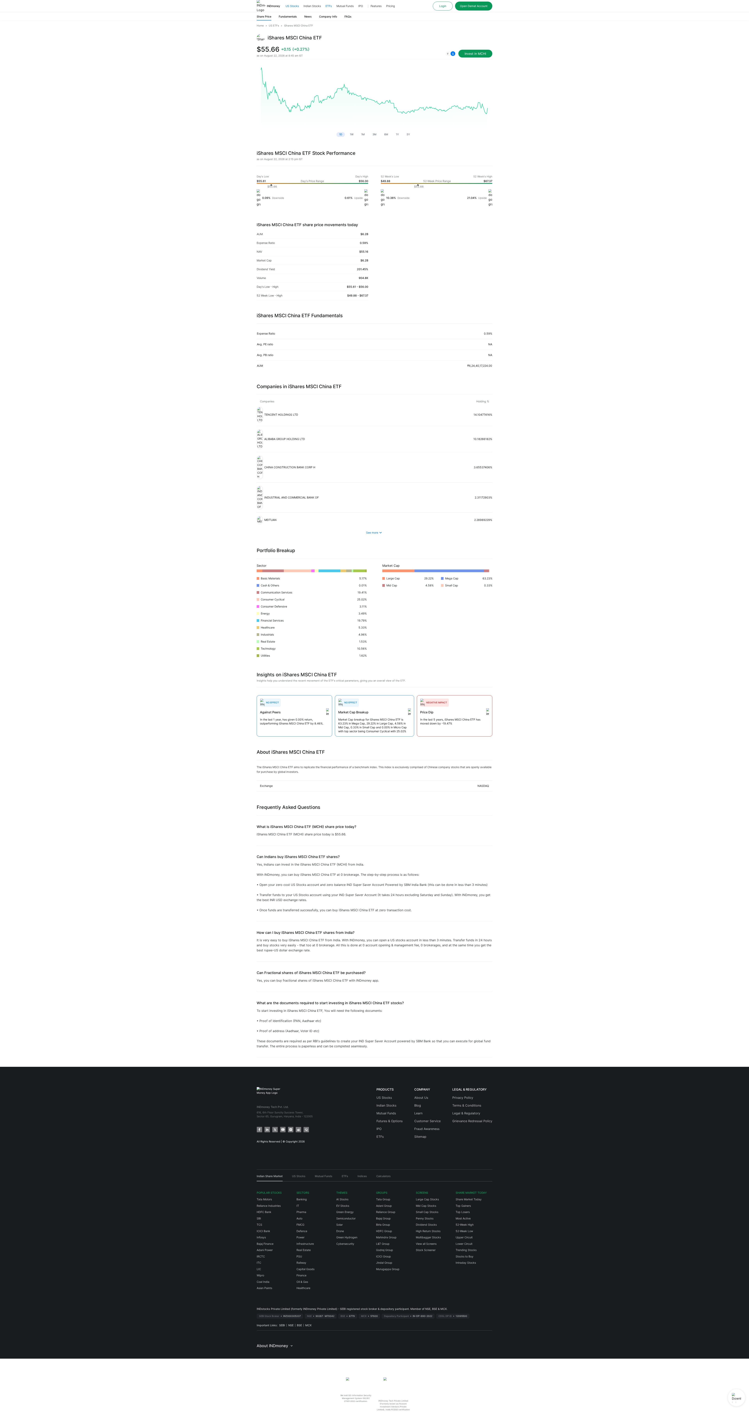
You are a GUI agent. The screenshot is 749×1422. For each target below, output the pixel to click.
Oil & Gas (302, 1281)
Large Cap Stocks (427, 1199)
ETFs (329, 6)
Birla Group (383, 1224)
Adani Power (265, 1250)
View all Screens (426, 1243)
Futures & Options (389, 1121)
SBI (259, 1218)
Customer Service (427, 1121)
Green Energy (345, 1212)
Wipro (260, 1275)
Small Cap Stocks (427, 1212)
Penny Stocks (424, 1218)
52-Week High (465, 1224)
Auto (299, 1218)
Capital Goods (305, 1269)
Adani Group (384, 1205)
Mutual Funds (345, 6)
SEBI (282, 1325)
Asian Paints (264, 1288)
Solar (339, 1224)
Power (300, 1237)
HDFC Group (384, 1231)
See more (372, 532)
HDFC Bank (264, 1212)
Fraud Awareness (426, 1129)
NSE (291, 1325)
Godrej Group (384, 1250)
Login (442, 6)
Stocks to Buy (464, 1256)
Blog (417, 1105)
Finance (301, 1275)
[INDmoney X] (275, 1129)
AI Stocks (342, 1199)
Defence (301, 1231)
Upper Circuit (464, 1237)
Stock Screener (426, 1250)
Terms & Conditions (466, 1105)
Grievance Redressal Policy (472, 1121)
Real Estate (303, 1250)
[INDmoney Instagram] (290, 1129)
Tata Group (383, 1199)
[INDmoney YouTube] (283, 1129)
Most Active (463, 1218)
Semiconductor (346, 1218)
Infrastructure (305, 1243)
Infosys (261, 1237)
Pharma (301, 1212)
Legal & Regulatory (466, 1113)
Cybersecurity (345, 1243)
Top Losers (463, 1212)
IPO (360, 6)
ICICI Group (383, 1256)
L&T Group (383, 1243)
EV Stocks (342, 1205)
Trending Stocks (466, 1250)
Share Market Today (469, 1199)
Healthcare (303, 1288)
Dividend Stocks (426, 1224)
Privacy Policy (462, 1098)
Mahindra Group (386, 1237)
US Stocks (292, 6)
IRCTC (261, 1256)
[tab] (270, 1177)
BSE (299, 1325)
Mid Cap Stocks (426, 1205)
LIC (259, 1269)
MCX (308, 1325)
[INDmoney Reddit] (298, 1129)
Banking (301, 1199)
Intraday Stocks (466, 1262)
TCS (259, 1224)
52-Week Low (464, 1231)
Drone (340, 1231)
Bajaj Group (383, 1218)
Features (376, 6)
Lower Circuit (464, 1243)
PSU (299, 1256)
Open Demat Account (473, 6)
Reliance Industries (269, 1205)
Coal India (263, 1281)
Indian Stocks (312, 6)
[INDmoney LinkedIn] (267, 1129)
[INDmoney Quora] (306, 1129)
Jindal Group (384, 1262)
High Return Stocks (428, 1231)
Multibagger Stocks (428, 1237)
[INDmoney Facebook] (259, 1129)
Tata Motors (264, 1199)
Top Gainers (463, 1205)
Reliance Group (385, 1212)
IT (297, 1205)
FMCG (300, 1224)
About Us (421, 1098)
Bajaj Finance (265, 1243)
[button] (450, 53)
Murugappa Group (387, 1269)
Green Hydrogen (346, 1237)
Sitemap (420, 1137)
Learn (418, 1113)
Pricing (390, 6)
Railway (301, 1262)
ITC (259, 1262)
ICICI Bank (263, 1231)
